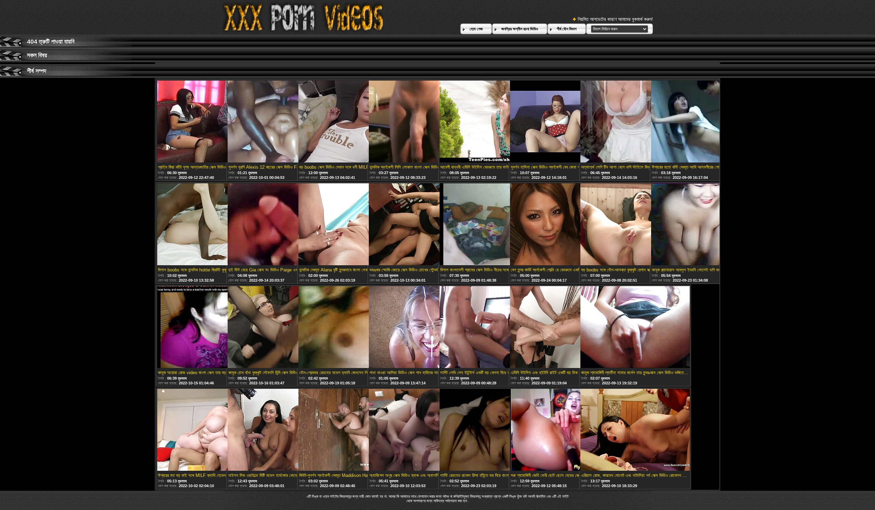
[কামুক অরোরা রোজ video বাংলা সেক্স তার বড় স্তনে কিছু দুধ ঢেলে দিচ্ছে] (212, 327)
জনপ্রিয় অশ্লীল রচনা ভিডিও (519, 29)
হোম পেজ (476, 29)
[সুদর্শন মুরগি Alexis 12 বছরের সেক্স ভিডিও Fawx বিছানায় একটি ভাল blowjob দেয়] (282, 122)
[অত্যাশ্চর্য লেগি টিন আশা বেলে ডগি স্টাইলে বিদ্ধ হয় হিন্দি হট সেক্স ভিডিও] (635, 122)
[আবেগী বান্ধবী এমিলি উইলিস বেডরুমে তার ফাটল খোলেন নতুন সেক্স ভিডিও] (494, 122)
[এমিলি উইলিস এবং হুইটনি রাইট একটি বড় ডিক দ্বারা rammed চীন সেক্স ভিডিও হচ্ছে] (564, 327)
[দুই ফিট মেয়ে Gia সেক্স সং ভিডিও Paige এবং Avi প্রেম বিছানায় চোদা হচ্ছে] (282, 224)
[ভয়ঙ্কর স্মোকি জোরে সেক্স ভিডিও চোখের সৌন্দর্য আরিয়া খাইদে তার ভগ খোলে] (423, 224)
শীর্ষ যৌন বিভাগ (567, 29)
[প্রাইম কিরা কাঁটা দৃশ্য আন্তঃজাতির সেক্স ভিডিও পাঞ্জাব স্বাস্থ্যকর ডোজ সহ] (212, 122)
